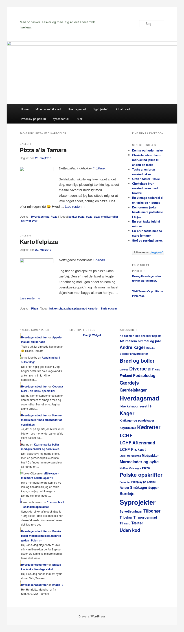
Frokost (126, 375)
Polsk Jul (125, 482)
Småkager (138, 487)
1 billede (99, 168)
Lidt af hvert (122, 109)
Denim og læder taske (147, 150)
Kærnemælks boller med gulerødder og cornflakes (41, 419)
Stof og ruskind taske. (147, 240)
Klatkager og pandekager (137, 420)
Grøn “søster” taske (146, 179)
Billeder (150, 348)
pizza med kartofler (106, 216)
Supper (153, 487)
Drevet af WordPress (92, 616)
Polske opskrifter (141, 474)
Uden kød (130, 530)
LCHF (126, 435)
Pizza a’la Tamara (43, 150)
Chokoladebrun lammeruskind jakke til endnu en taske (146, 160)
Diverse (124, 369)
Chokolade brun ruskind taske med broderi (145, 188)
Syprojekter (100, 109)
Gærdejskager (133, 390)
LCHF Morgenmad (130, 455)
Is (149, 406)
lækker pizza (76, 216)
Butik (80, 119)
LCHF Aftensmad (137, 442)
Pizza (54, 216)
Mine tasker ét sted (48, 109)
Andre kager (132, 347)
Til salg (125, 523)
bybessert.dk (61, 119)
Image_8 (57, 585)
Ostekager (135, 468)
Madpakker (150, 455)
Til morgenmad (145, 517)
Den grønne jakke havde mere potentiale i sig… (147, 212)
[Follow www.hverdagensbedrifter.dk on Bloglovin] (148, 254)
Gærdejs (129, 382)
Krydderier (128, 428)
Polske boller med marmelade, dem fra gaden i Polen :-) (41, 535)
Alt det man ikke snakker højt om (141, 336)
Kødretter (148, 427)
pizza (89, 216)
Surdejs (127, 493)
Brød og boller (137, 360)
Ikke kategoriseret (133, 406)
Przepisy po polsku (33, 119)
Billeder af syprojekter (134, 354)
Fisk (157, 369)
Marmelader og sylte (139, 462)
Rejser (124, 487)
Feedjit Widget (92, 335)
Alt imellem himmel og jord (140, 341)
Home (24, 109)
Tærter (137, 523)
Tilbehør (151, 511)
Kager (127, 413)
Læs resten (75, 206)
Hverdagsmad (77, 109)
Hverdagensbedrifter (34, 337)
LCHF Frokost (133, 449)
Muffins (124, 468)
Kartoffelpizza (39, 241)
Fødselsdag (144, 375)
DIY (151, 369)
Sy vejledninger (131, 511)
